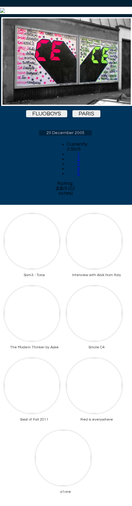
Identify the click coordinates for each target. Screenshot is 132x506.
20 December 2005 (65, 133)
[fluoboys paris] (65, 61)
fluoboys (46, 114)
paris (86, 114)
